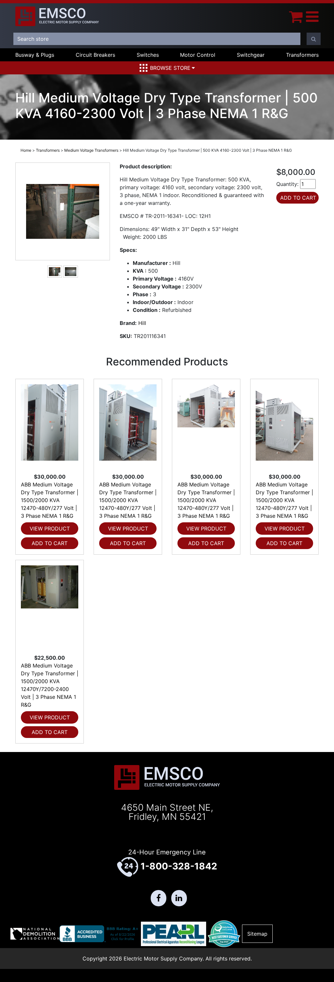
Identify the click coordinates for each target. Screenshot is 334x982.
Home (26, 150)
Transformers (302, 55)
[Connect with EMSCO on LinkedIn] (179, 898)
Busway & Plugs (34, 55)
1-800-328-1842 (179, 866)
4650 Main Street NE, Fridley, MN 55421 (167, 812)
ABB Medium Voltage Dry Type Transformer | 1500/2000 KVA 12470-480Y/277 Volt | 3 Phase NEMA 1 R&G (49, 500)
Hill (142, 323)
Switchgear (251, 55)
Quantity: (287, 184)
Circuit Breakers (95, 55)
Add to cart (50, 543)
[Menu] (312, 16)
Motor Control (197, 55)
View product (50, 528)
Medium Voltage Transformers (91, 150)
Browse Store (170, 68)
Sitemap (257, 933)
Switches (148, 55)
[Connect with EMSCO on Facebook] (158, 898)
